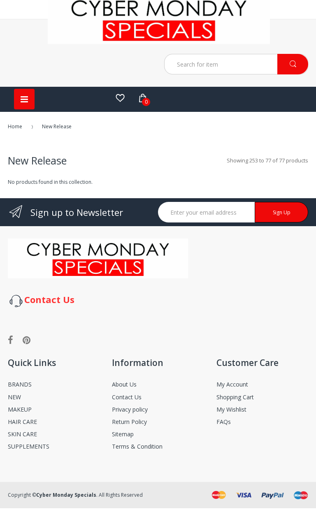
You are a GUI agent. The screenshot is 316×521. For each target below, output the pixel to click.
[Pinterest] (26, 339)
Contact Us (127, 397)
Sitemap (123, 434)
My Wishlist (231, 409)
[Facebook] (10, 339)
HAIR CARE (22, 422)
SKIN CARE (22, 434)
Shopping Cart (235, 397)
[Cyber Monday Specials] (159, 40)
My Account (232, 384)
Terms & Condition (137, 446)
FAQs (223, 422)
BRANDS (20, 384)
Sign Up (281, 212)
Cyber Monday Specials (66, 494)
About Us (124, 384)
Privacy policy (130, 409)
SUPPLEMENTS (28, 446)
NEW (14, 397)
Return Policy (129, 422)
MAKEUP (20, 409)
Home (15, 126)
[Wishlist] (120, 98)
